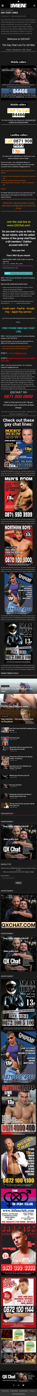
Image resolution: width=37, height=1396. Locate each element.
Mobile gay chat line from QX (19, 775)
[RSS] (18, 1385)
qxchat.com (13, 303)
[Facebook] (13, 1385)
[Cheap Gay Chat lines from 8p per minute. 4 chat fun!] (4, 761)
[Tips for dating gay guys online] (18, 705)
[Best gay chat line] (4, 786)
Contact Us (32, 1391)
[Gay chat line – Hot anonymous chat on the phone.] (18, 720)
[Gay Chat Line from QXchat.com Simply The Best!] (4, 767)
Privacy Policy (5, 1391)
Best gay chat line (15, 785)
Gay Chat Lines (5, 686)
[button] (34, 5)
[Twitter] (23, 1385)
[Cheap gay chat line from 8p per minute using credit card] (4, 796)
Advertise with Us (23, 1391)
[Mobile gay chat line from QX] (4, 776)
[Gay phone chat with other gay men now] (18, 690)
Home (2, 10)
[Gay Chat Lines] (4, 741)
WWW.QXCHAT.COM (22, 273)
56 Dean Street (5, 16)
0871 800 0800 (18, 396)
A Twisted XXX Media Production (18, 16)
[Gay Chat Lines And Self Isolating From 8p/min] (4, 729)
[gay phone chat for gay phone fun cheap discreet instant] (4, 748)
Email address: (5, 875)
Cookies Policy (14, 1391)
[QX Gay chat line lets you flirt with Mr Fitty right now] (4, 805)
